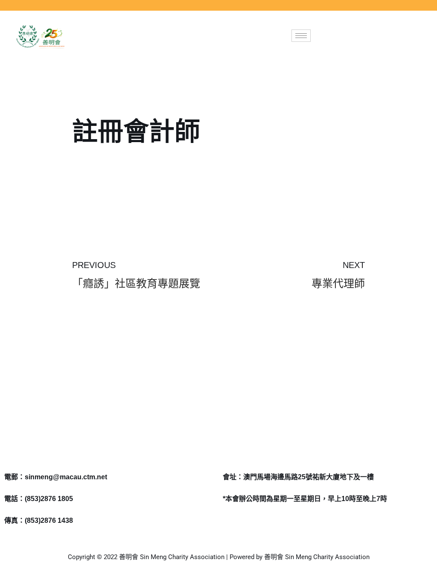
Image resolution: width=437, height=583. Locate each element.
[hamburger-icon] (301, 35)
